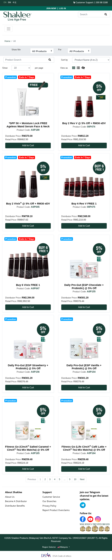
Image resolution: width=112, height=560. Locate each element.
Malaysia (64, 547)
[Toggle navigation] (9, 29)
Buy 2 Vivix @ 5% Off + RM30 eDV (28, 203)
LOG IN (62, 8)
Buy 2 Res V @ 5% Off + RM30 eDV (84, 123)
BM (9, 2)
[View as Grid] (73, 68)
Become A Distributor (16, 501)
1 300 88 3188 (101, 2)
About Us (9, 496)
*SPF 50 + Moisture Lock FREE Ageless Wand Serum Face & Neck (28, 125)
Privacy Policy (49, 505)
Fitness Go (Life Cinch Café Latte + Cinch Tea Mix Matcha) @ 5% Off (84, 448)
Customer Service (51, 496)
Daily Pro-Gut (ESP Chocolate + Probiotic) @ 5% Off (84, 287)
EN (5, 2)
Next (82, 479)
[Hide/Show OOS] (83, 68)
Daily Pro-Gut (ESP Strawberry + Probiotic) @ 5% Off (28, 367)
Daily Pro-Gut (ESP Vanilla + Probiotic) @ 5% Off (84, 367)
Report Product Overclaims (56, 510)
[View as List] (78, 68)
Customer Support (84, 2)
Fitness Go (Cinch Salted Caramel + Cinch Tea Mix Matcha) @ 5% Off (28, 448)
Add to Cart (28, 145)
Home (7, 41)
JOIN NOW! (51, 8)
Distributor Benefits (15, 505)
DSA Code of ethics (62, 556)
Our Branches (49, 501)
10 (75, 479)
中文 (14, 2)
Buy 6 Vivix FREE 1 (28, 285)
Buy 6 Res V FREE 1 (84, 203)
